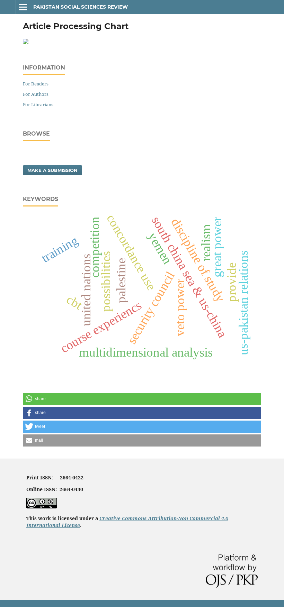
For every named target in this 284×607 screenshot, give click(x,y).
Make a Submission (52, 170)
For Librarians (38, 104)
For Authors (35, 94)
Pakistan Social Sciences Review (80, 7)
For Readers (35, 84)
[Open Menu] (23, 7)
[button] (142, 399)
